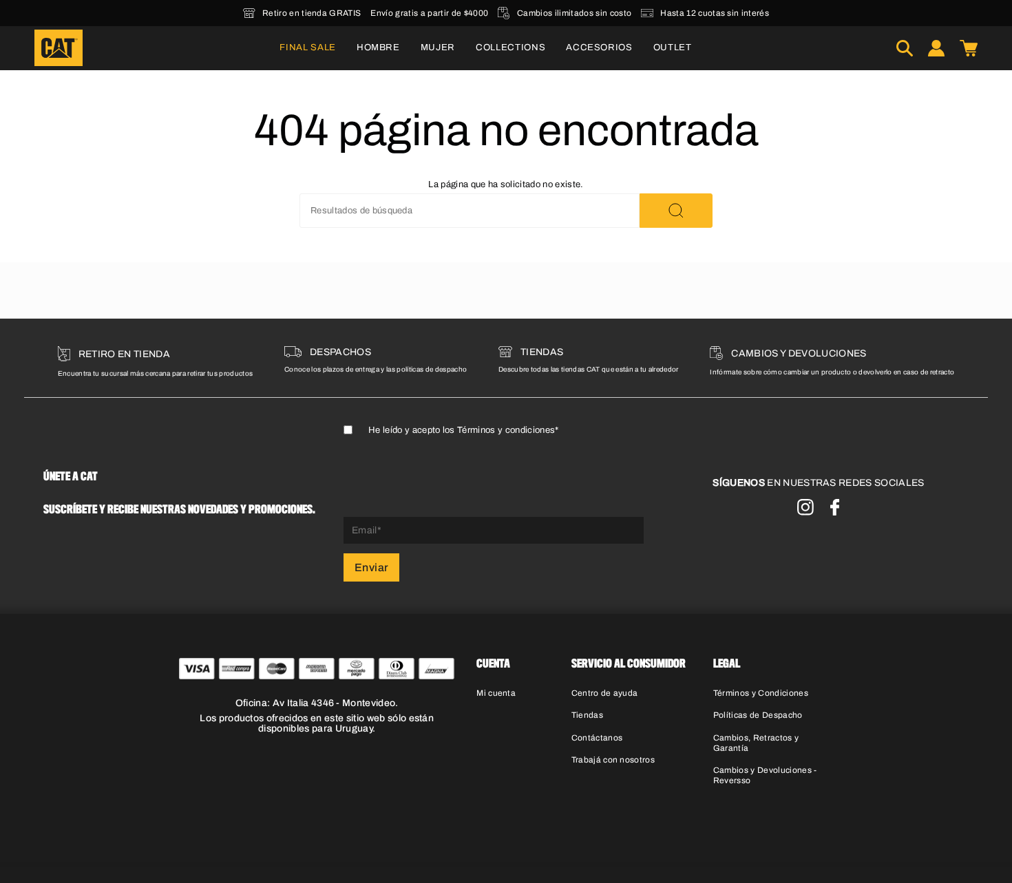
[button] (378, 48)
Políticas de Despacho (758, 715)
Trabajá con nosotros (613, 760)
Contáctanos (597, 738)
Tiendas (587, 715)
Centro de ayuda (604, 693)
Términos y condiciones (506, 430)
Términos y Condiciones (760, 693)
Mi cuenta (496, 693)
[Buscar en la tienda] (676, 210)
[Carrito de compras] (968, 48)
